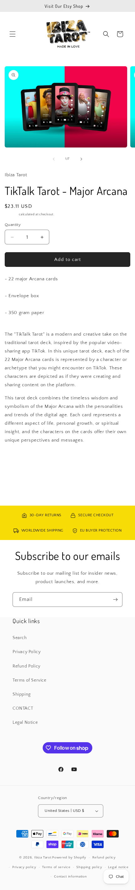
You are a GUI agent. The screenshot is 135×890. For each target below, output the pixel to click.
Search (20, 637)
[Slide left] (54, 159)
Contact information (70, 876)
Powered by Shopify (69, 857)
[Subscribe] (115, 599)
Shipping (11, 214)
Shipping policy (89, 867)
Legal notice (118, 867)
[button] (12, 34)
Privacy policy (24, 867)
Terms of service (56, 867)
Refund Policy (26, 666)
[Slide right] (81, 159)
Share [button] (17, 458)
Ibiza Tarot (42, 857)
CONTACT (23, 708)
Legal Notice (25, 722)
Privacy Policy (26, 651)
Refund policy (104, 857)
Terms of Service (29, 680)
